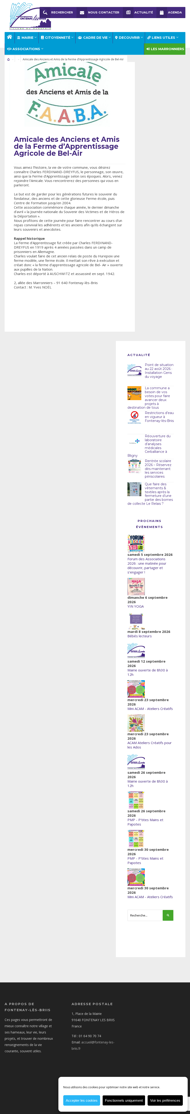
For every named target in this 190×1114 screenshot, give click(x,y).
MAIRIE (27, 38)
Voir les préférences (165, 1100)
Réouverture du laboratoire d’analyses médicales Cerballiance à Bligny (149, 446)
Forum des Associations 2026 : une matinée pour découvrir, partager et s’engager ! (146, 565)
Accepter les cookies (82, 1100)
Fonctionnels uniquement (124, 1100)
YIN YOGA (135, 606)
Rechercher (62, 12)
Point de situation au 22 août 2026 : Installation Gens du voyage (159, 371)
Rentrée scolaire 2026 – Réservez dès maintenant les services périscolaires (158, 469)
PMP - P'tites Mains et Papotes (145, 821)
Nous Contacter (103, 12)
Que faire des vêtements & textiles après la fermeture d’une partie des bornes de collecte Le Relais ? (150, 494)
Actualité (143, 12)
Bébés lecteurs (139, 636)
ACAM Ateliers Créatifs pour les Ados (149, 744)
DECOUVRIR (129, 38)
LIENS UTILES (163, 38)
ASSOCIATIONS (26, 49)
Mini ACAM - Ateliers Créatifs (150, 708)
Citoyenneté (57, 38)
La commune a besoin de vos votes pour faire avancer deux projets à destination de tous (148, 398)
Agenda (175, 12)
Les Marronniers (167, 49)
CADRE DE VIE (95, 38)
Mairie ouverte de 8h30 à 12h (147, 672)
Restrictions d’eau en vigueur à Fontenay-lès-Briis (159, 417)
